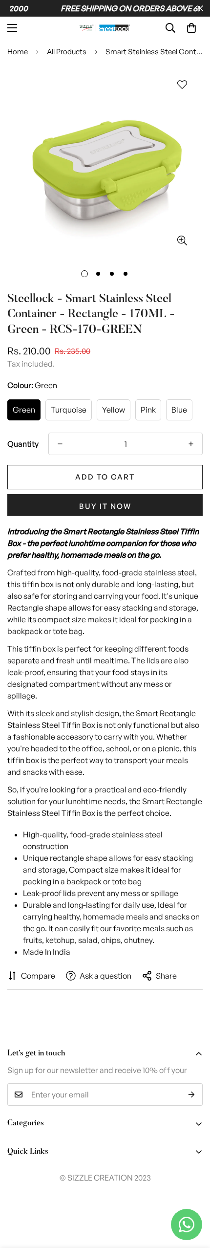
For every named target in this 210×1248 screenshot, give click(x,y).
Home (17, 51)
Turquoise (68, 410)
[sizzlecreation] (105, 28)
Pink (148, 410)
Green (24, 410)
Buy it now (105, 506)
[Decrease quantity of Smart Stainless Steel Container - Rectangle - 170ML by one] (60, 444)
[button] (191, 28)
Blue (179, 410)
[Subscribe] (192, 1094)
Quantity (23, 444)
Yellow (113, 410)
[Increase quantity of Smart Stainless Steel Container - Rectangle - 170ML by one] (191, 444)
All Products (66, 51)
